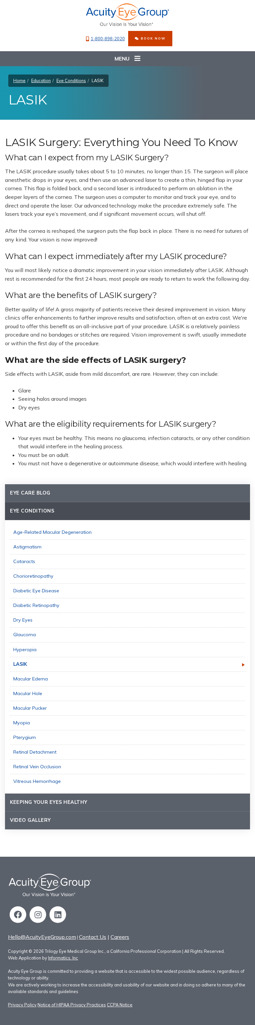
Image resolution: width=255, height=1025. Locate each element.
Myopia (21, 723)
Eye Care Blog (30, 493)
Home (19, 80)
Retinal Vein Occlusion (37, 767)
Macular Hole (27, 693)
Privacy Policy (22, 1004)
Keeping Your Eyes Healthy (48, 802)
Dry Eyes (23, 620)
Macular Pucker (30, 708)
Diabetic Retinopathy (36, 605)
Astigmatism (27, 547)
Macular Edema (30, 679)
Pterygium (24, 737)
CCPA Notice (119, 1004)
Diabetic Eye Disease (36, 591)
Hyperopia (25, 650)
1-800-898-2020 (108, 38)
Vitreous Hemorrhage (37, 781)
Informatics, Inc (63, 957)
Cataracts (24, 561)
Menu (122, 58)
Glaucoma (24, 635)
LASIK (20, 664)
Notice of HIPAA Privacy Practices (72, 1004)
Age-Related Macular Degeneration (52, 532)
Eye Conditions (71, 80)
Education (41, 80)
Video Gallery (30, 820)
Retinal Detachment (34, 752)
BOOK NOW (152, 38)
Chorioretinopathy (33, 576)
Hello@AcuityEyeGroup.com (42, 937)
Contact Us (92, 937)
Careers (120, 937)
